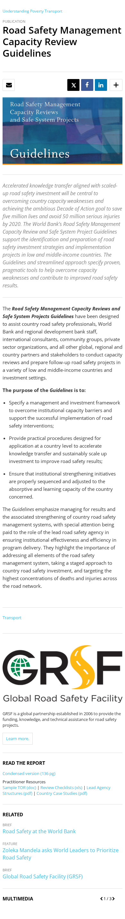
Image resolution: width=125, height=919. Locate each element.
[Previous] (100, 899)
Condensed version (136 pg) (29, 773)
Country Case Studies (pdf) (62, 793)
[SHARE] (86, 85)
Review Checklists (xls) (61, 787)
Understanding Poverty (23, 11)
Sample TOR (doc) (19, 787)
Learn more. (17, 738)
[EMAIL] (9, 85)
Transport (53, 11)
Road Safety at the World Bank (39, 831)
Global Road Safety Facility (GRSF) (43, 876)
